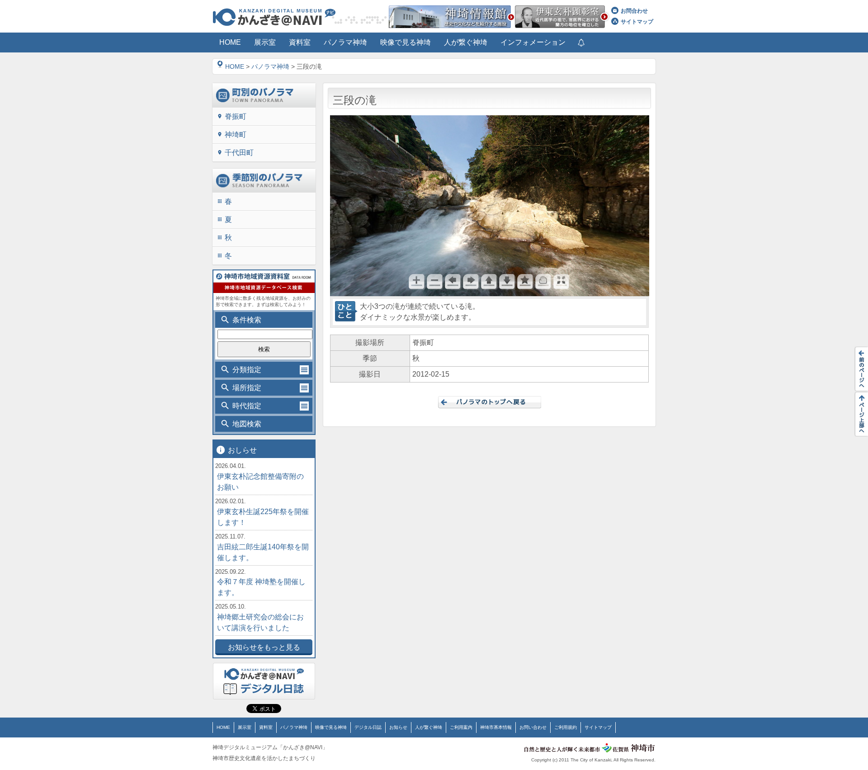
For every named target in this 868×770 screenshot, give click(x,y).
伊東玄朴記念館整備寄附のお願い (260, 481)
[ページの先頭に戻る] (858, 414)
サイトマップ (637, 22)
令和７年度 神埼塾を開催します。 (261, 587)
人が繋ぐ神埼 (428, 727)
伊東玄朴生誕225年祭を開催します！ (263, 517)
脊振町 (231, 116)
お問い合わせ (533, 727)
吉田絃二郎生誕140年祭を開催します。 (263, 552)
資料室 (266, 727)
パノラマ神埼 (270, 66)
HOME (234, 66)
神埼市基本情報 (496, 727)
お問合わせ (634, 11)
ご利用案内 (461, 727)
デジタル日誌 (368, 727)
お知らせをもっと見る (264, 647)
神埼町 (231, 134)
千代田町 (235, 152)
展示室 (244, 727)
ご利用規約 (565, 727)
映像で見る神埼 (331, 727)
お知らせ (398, 727)
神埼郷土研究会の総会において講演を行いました (260, 622)
